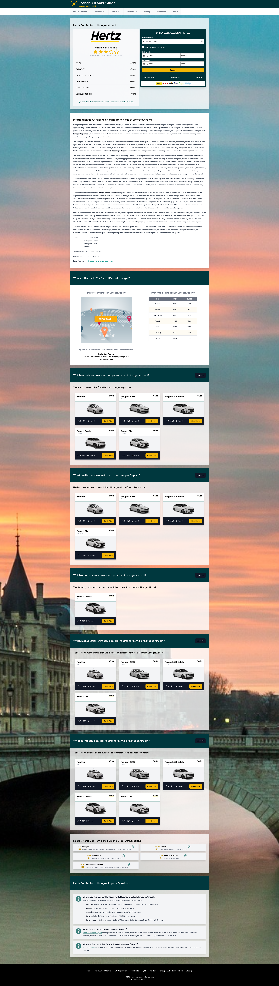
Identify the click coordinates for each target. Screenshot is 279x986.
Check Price (108, 421)
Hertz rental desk (89, 947)
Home (89, 971)
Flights (114, 11)
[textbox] (173, 41)
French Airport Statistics (103, 971)
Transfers (130, 11)
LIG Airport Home (80, 11)
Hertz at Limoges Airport (92, 933)
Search (173, 70)
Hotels (175, 11)
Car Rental (98, 11)
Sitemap (189, 971)
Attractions (161, 11)
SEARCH (200, 375)
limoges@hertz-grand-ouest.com (100, 261)
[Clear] (202, 41)
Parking (147, 11)
